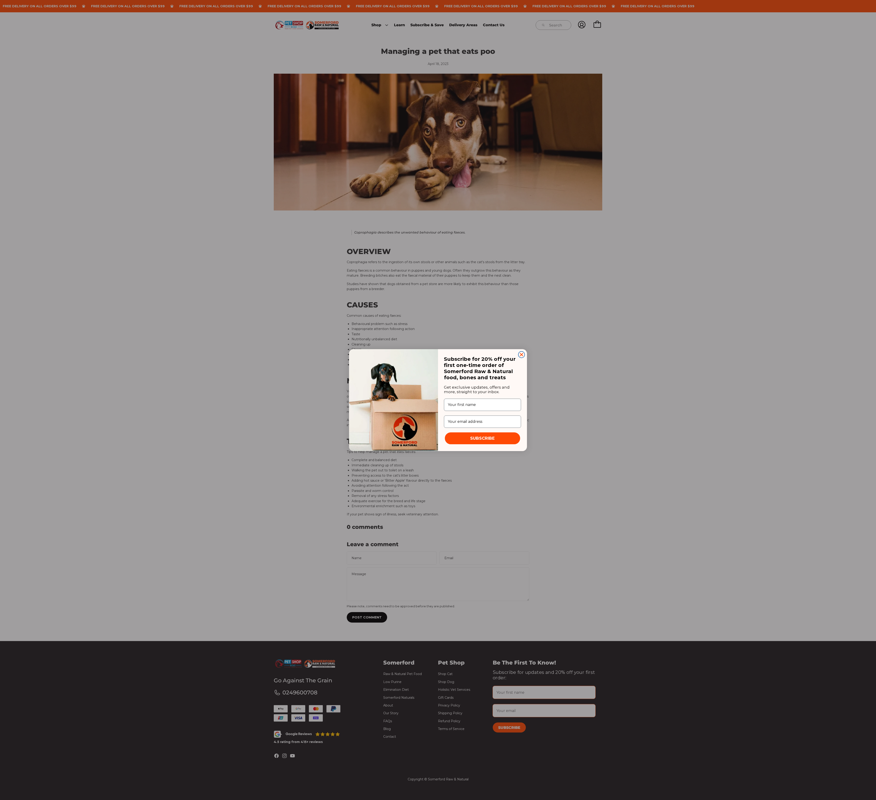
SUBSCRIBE (482, 438)
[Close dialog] (521, 354)
